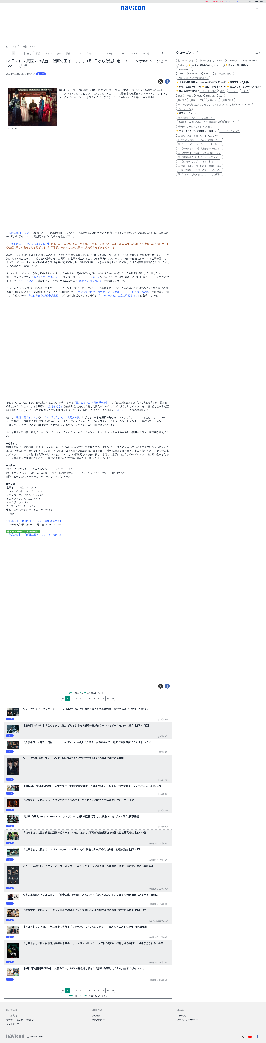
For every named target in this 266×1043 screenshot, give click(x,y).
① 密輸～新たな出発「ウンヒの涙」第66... (199, 135)
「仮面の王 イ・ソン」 (19, 232)
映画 (59, 53)
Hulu (207, 73)
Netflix (182, 65)
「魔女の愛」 (74, 417)
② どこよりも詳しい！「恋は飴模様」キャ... (199, 140)
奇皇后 (190, 95)
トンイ (245, 91)
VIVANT (220, 60)
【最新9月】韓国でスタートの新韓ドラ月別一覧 (202, 82)
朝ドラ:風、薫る (186, 60)
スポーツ (122, 53)
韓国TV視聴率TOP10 (215, 86)
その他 (146, 53)
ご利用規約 (182, 1015)
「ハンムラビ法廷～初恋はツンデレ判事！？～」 (102, 292)
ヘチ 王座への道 (208, 91)
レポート (108, 53)
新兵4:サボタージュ (241, 104)
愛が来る (182, 100)
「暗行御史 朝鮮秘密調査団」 (44, 295)
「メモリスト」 (91, 277)
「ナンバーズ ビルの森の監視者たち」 (119, 295)
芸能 (68, 53)
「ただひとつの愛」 (140, 292)
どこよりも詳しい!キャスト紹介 (245, 86)
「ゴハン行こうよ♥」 (52, 417)
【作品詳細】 (13, 534)
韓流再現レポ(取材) (239, 82)
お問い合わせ (98, 1020)
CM (97, 53)
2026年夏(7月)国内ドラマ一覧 (243, 60)
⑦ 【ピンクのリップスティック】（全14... (199, 161)
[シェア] (167, 81)
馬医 (222, 91)
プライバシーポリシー (187, 1020)
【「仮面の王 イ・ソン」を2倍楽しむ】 (28, 243)
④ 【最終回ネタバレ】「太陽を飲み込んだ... (199, 148)
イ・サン (233, 91)
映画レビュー (231, 122)
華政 (199, 95)
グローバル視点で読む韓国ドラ (193, 78)
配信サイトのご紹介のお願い (20, 1020)
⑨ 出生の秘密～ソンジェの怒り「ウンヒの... (199, 170)
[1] (63, 698)
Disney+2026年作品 (238, 65)
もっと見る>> (230, 131)
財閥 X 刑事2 (197, 100)
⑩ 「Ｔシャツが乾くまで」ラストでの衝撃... (199, 174)
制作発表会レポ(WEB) (190, 86)
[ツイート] (160, 81)
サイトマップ (12, 1024)
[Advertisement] (133, 28)
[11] (113, 698)
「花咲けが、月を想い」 (88, 280)
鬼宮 (180, 95)
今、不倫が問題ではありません (193, 104)
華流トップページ (187, 113)
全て (29, 53)
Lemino (195, 73)
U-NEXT (182, 73)
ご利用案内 (11, 1015)
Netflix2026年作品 (201, 65)
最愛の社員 (228, 100)
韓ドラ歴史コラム (223, 73)
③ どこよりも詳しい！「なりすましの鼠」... (199, 144)
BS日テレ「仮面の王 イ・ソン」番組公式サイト (35, 521)
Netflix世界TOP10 (188, 91)
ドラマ (48, 53)
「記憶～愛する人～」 (26, 417)
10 (108, 698)
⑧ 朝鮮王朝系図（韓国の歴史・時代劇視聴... (199, 166)
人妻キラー (213, 100)
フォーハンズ (184, 109)
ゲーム (134, 53)
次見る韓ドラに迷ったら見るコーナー (196, 118)
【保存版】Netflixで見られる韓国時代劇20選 (199, 122)
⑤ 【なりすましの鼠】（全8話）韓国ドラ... (199, 153)
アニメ (78, 53)
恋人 (221, 95)
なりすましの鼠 (220, 104)
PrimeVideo (184, 69)
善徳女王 (210, 95)
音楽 (89, 53)
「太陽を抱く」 (54, 406)
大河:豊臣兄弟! (205, 60)
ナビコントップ (11, 46)
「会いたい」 (122, 410)
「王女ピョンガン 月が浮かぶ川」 (92, 402)
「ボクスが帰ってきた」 (44, 277)
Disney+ (218, 65)
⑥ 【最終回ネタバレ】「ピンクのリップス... (199, 157)
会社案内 (96, 1015)
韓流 (38, 53)
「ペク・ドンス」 (26, 280)
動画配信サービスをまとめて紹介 (194, 126)
